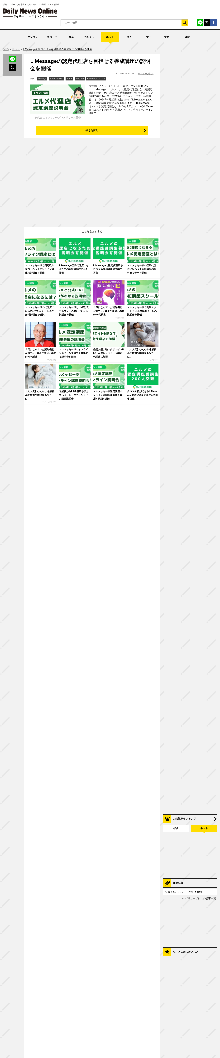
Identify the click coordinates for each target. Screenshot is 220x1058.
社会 (71, 37)
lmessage (42, 78)
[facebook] (213, 22)
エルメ (69, 78)
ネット (110, 37)
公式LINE (80, 78)
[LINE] (200, 22)
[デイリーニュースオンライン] (30, 11)
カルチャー (90, 37)
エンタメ (33, 37)
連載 (187, 37)
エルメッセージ (56, 78)
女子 (148, 37)
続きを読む (92, 130)
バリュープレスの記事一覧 (200, 898)
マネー (168, 37)
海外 (129, 37)
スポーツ (52, 37)
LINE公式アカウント (96, 78)
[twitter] (207, 22)
